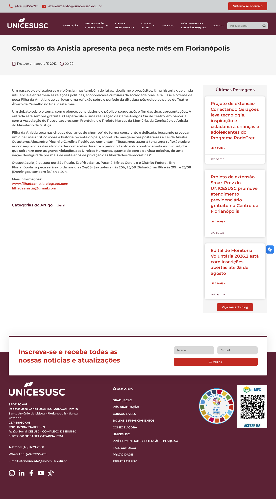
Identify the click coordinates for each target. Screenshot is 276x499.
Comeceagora (146, 25)
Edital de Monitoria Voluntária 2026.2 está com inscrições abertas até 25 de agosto (235, 262)
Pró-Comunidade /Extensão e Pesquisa (193, 25)
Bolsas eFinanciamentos (124, 25)
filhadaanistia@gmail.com (34, 188)
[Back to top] (265, 471)
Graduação (70, 25)
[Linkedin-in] (21, 473)
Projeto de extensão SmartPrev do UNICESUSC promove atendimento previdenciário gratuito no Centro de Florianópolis (234, 194)
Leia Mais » (218, 147)
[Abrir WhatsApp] (266, 489)
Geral (61, 205)
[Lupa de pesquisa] (264, 25)
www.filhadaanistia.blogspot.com (40, 184)
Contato (218, 25)
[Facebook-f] (31, 473)
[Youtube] (41, 473)
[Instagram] (12, 473)
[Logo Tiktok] (50, 473)
